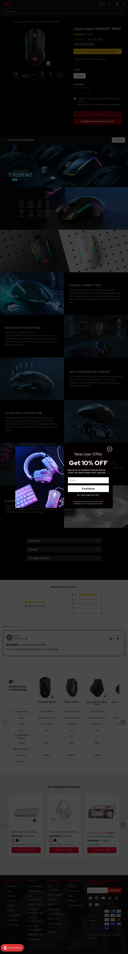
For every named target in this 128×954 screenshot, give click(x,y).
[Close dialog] (109, 449)
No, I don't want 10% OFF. (88, 495)
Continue (88, 488)
